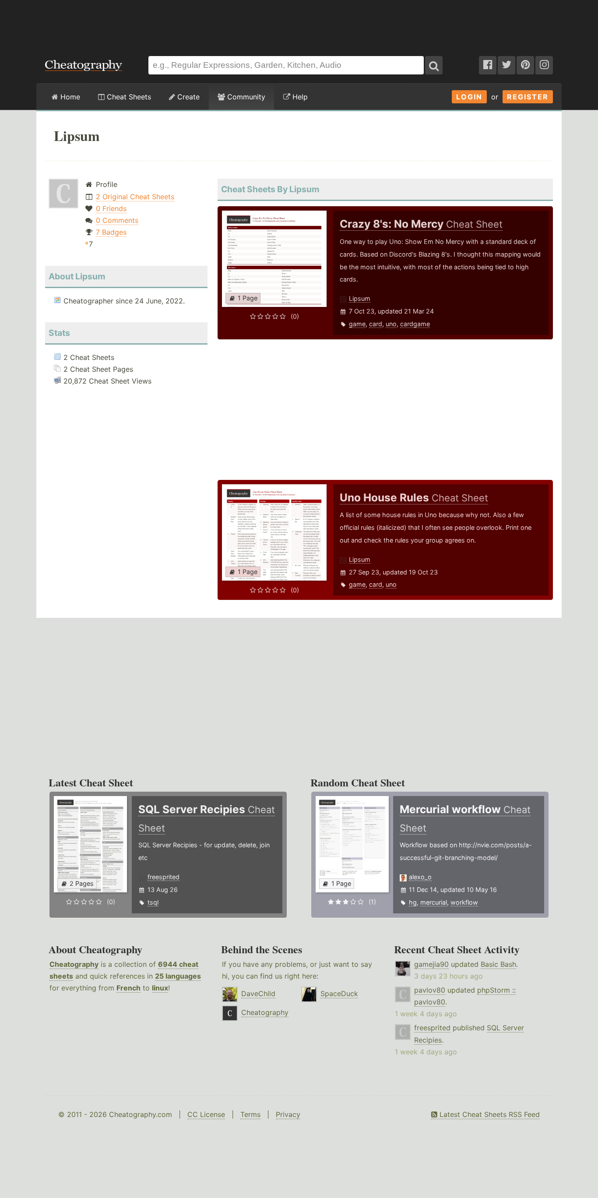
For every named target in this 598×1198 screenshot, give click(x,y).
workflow (464, 902)
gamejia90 (431, 964)
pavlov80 (429, 990)
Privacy (288, 1114)
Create (187, 96)
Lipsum (359, 298)
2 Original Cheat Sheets (135, 196)
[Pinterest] (525, 65)
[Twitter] (506, 65)
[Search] (434, 65)
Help (299, 96)
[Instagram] (544, 65)
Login (469, 96)
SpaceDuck (339, 993)
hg (413, 902)
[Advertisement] (299, 23)
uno (391, 324)
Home (69, 96)
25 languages (178, 976)
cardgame (415, 324)
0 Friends (111, 208)
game (357, 324)
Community (245, 96)
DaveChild (258, 993)
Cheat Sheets (128, 96)
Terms (250, 1114)
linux (160, 987)
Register (528, 96)
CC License (206, 1114)
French (128, 987)
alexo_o (420, 877)
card (375, 324)
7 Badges (111, 232)
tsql (153, 902)
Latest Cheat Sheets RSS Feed (488, 1114)
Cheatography (73, 964)
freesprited (163, 877)
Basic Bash (498, 964)
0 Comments (117, 220)
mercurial (433, 902)
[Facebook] (487, 65)
